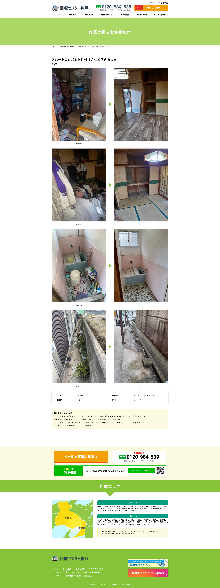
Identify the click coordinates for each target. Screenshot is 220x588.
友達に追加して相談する (141, 470)
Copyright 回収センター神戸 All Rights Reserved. (110, 584)
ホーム (58, 14)
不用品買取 (88, 14)
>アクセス (152, 2)
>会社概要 (163, 2)
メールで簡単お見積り (81, 456)
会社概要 (98, 572)
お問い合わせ (70, 576)
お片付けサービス (107, 14)
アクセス (57, 576)
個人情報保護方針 (86, 576)
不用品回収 (72, 14)
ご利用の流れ (141, 14)
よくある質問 (159, 14)
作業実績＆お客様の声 (66, 46)
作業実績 (125, 14)
